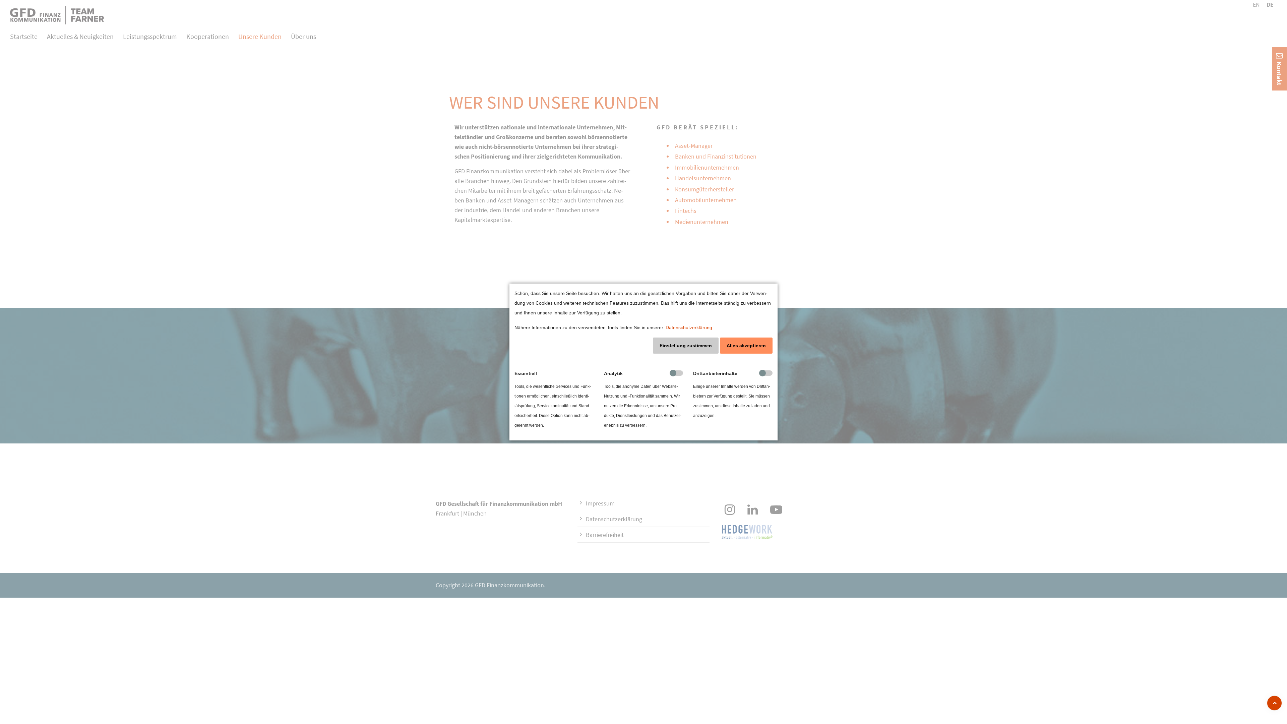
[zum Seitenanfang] (1274, 703)
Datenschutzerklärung (689, 327)
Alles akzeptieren (746, 345)
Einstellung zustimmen (686, 345)
